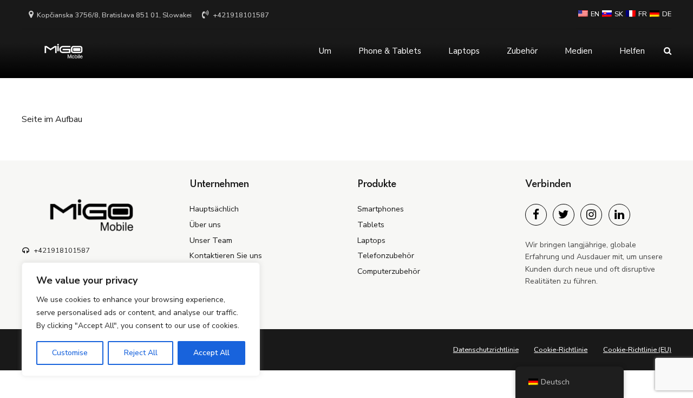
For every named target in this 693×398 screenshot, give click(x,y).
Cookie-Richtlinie (560, 350)
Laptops (464, 51)
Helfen (632, 51)
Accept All (211, 353)
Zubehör (522, 51)
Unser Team (210, 240)
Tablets (370, 224)
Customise (70, 353)
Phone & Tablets (389, 51)
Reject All (141, 353)
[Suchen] (667, 51)
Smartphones (380, 208)
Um (325, 51)
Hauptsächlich (214, 208)
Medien (578, 51)
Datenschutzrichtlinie (486, 350)
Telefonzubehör (385, 255)
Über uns (205, 224)
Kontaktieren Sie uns (225, 255)
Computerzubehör (388, 271)
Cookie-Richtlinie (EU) (637, 350)
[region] (141, 319)
